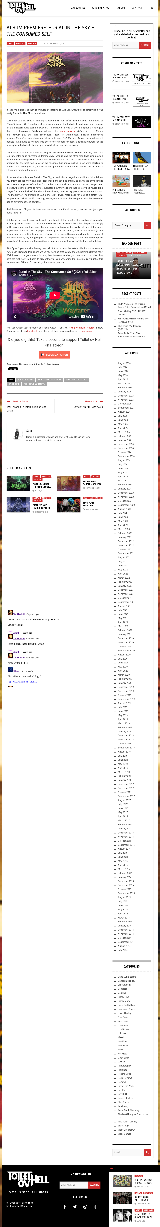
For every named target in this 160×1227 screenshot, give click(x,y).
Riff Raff (122, 1090)
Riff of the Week (126, 1086)
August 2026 (124, 363)
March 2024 (124, 480)
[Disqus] (55, 568)
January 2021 (125, 634)
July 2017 (123, 804)
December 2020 (126, 638)
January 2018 (125, 780)
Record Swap (124, 1074)
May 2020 (123, 666)
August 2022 (124, 557)
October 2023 (124, 501)
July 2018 (123, 756)
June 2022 (123, 565)
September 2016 (126, 845)
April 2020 (123, 671)
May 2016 (123, 861)
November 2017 (126, 788)
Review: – (88, 407)
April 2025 (123, 428)
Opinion (121, 1061)
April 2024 (123, 476)
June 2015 (123, 905)
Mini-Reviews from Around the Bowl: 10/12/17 (143, 1183)
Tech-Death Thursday (92, 498)
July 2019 (123, 707)
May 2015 (123, 909)
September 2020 (126, 650)
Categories (78, 7)
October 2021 (124, 598)
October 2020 (124, 646)
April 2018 (123, 768)
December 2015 (126, 881)
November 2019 (126, 691)
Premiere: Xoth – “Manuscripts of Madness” (41, 508)
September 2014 (126, 942)
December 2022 (126, 541)
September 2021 (126, 602)
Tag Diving (123, 1106)
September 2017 (126, 796)
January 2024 (125, 488)
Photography (124, 1065)
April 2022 (123, 573)
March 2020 (124, 675)
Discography (124, 1001)
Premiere (32, 44)
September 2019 (126, 699)
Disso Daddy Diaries (127, 1005)
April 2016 (123, 865)
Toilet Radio (124, 1125)
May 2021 (123, 618)
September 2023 (126, 505)
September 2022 (126, 553)
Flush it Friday (140, 252)
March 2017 (124, 820)
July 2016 (123, 853)
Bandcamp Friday (124, 252)
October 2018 (124, 743)
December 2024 (126, 444)
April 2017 (123, 816)
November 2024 (126, 448)
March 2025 (124, 432)
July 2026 (123, 367)
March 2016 (124, 869)
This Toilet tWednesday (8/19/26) (139, 193)
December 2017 (126, 784)
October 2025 (124, 403)
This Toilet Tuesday (127, 1121)
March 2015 (124, 917)
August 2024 (124, 460)
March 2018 (124, 772)
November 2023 (126, 497)
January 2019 (125, 731)
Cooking (122, 993)
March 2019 (124, 723)
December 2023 (126, 493)
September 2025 (126, 407)
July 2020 (123, 658)
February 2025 (125, 436)
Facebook (32, 331)
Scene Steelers (125, 1098)
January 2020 (125, 683)
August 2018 (124, 751)
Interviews (123, 1021)
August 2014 (124, 946)
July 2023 (123, 513)
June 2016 (123, 857)
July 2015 (123, 901)
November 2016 (126, 837)
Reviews (96, 477)
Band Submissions (127, 977)
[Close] (112, 1168)
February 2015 (125, 921)
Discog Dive (123, 997)
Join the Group (101, 7)
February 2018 (125, 776)
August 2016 (124, 849)
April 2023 (123, 525)
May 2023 (123, 521)
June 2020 (123, 662)
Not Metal (123, 1053)
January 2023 (125, 537)
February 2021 (125, 630)
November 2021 (126, 594)
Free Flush (123, 1017)
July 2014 (123, 950)
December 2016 (126, 832)
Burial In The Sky (25, 380)
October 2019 (124, 695)
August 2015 (124, 897)
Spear (45, 44)
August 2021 (124, 606)
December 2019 (126, 687)
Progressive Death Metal (49, 380)
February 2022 (125, 582)
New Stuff (20, 44)
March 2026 (124, 383)
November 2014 (126, 934)
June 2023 (123, 517)
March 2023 (124, 529)
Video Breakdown (126, 1130)
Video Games (124, 1134)
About (121, 7)
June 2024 (123, 468)
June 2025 (123, 420)
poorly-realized (67, 131)
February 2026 (125, 387)
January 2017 (125, 828)
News (120, 1049)
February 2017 (125, 824)
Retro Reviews (125, 1078)
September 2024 (126, 456)
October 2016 (124, 841)
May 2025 (123, 424)
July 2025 (123, 416)
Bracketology (124, 985)
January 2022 (125, 586)
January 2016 (125, 877)
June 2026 (123, 371)
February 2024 (125, 484)
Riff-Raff (122, 1094)
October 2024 (124, 452)
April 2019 (123, 719)
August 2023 (124, 509)
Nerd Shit (122, 1041)
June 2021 (123, 614)
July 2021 (123, 610)
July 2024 (123, 464)
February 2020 (125, 679)
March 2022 (124, 578)
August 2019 (124, 703)
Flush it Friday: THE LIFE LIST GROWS (140, 169)
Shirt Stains (123, 1102)
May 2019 (123, 715)
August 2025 (124, 412)
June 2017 (123, 808)
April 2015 (123, 913)
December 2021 (126, 590)
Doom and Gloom (126, 1009)
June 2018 (123, 760)
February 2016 (125, 873)
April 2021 (123, 622)
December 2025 (126, 395)
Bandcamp (86, 331)
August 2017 (124, 800)
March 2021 (124, 626)
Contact (137, 7)
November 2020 (126, 642)
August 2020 (124, 654)
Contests (122, 989)
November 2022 (126, 545)
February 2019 (125, 727)
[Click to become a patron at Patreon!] (54, 354)
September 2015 (126, 893)
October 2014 (124, 938)
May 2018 (123, 764)
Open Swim (148, 1210)
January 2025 (125, 440)
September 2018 (126, 747)
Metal (10, 44)
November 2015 (126, 885)
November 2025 (126, 400)
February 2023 (125, 533)
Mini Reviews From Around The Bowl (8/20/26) (121, 193)
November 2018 (126, 739)
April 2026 (123, 379)
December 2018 (126, 735)
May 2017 (123, 812)
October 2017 (124, 792)
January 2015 (125, 925)
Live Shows (123, 1029)
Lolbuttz (122, 1033)
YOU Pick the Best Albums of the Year (121, 120)
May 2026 (123, 375)
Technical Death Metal (34, 384)
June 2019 (123, 711)
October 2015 (124, 889)
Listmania (123, 1025)
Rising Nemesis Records (82, 327)
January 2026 (125, 391)
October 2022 (124, 549)
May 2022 (123, 569)
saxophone (14, 384)
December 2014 (126, 929)
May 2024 (123, 472)
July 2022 (123, 561)
